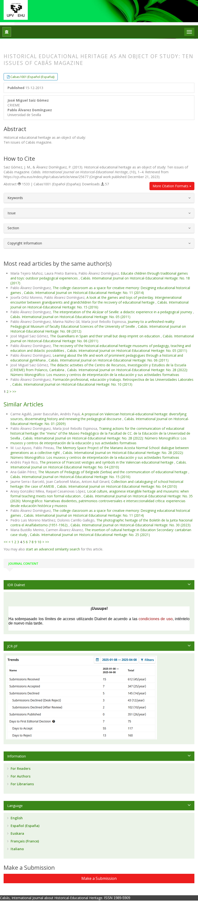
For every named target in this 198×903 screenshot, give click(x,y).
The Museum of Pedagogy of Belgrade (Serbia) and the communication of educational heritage (113, 472)
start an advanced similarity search (53, 549)
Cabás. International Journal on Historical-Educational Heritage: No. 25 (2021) (90, 534)
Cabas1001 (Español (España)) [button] (32, 77)
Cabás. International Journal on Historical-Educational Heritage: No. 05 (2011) (70, 316)
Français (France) (24, 841)
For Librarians (22, 784)
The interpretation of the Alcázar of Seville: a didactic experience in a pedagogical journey (123, 312)
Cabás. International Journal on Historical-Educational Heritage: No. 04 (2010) (98, 464)
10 (39, 542)
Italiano (17, 849)
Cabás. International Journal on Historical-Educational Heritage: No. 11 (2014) (84, 292)
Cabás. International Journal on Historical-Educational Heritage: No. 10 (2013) (72, 384)
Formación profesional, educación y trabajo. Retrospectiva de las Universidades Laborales (123, 379)
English (16, 818)
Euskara (17, 833)
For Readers (20, 768)
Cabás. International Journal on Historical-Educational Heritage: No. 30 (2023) (131, 525)
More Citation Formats (171, 186)
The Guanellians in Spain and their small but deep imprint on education (105, 336)
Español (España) (24, 825)
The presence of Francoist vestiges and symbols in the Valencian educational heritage (107, 462)
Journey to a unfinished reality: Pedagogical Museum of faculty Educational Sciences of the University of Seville (92, 324)
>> (14, 391)
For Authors (20, 776)
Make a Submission (99, 878)
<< (5, 542)
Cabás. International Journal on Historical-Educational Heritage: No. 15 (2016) (70, 476)
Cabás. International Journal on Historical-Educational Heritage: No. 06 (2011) (109, 360)
